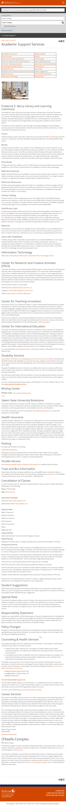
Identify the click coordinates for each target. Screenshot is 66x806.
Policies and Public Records (55, 795)
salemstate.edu (10, 492)
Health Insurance (7, 74)
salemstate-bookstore (43, 411)
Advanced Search (7, 30)
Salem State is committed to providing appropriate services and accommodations (27, 359)
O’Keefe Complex (39, 54)
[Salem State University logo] (11, 2)
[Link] (57, 137)
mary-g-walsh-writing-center (22, 393)
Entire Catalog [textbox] (6, 18)
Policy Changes (39, 59)
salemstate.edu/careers (9, 734)
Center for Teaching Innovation (12, 64)
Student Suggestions (41, 71)
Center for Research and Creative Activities (15, 61)
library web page (52, 137)
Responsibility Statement (42, 61)
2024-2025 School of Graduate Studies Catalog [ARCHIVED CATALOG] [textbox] (24, 10)
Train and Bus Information (42, 74)
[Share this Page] (59, 41)
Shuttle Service (39, 66)
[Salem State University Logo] (8, 791)
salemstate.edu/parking (9, 450)
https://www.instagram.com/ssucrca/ (21, 290)
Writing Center (39, 76)
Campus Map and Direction (55, 793)
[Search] (63, 23)
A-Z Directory (60, 790)
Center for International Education (13, 59)
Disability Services (7, 69)
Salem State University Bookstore (45, 64)
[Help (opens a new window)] (63, 41)
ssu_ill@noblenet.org (8, 218)
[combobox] (33, 10)
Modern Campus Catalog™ (50, 804)
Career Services (7, 56)
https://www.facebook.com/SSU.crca (20, 288)
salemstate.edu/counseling (32, 690)
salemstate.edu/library (24, 189)
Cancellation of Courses (9, 54)
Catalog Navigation (9, 35)
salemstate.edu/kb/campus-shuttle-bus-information (21, 464)
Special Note (38, 69)
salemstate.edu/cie (25, 349)
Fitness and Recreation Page (36, 762)
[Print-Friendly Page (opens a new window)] (61, 41)
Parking (36, 56)
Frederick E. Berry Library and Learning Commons (18, 71)
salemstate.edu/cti (44, 322)
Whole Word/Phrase (10, 26)
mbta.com (50, 474)
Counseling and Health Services (12, 66)
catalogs (11, 804)
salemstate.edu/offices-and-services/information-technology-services (31, 256)
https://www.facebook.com (17, 501)
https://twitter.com (21, 504)
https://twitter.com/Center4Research (19, 293)
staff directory (18, 750)
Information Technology (9, 76)
